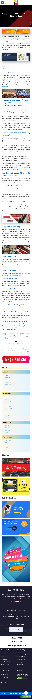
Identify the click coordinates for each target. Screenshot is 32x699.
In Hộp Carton (22, 662)
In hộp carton (7, 425)
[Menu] (2, 2)
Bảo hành (5, 682)
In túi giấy (6, 432)
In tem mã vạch (8, 408)
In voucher (6, 447)
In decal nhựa (7, 382)
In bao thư (6, 442)
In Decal (5, 656)
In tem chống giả (8, 418)
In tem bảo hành (8, 406)
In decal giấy (7, 380)
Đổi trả (4, 680)
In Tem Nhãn (6, 654)
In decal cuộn (7, 377)
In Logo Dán (6, 664)
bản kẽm (15, 167)
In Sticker (5, 659)
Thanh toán (5, 674)
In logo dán (7, 389)
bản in (20, 275)
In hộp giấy (7, 430)
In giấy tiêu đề (7, 440)
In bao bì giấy (7, 422)
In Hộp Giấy (22, 656)
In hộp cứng (7, 428)
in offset (19, 178)
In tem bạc (7, 404)
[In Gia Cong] (16, 2)
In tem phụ (7, 413)
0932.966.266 (27, 696)
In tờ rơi (6, 449)
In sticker (6, 399)
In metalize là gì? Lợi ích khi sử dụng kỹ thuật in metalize (23, 350)
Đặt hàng (5, 685)
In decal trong (7, 384)
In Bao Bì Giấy (22, 654)
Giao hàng (5, 677)
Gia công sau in (26, 235)
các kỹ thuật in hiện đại (9, 339)
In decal (5, 372)
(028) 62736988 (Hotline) (16, 624)
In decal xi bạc (7, 387)
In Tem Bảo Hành (7, 662)
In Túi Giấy (21, 664)
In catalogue (7, 445)
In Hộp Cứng (22, 659)
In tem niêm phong (9, 411)
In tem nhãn (7, 394)
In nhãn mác (7, 397)
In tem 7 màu (7, 401)
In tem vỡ (6, 415)
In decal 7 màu (8, 375)
